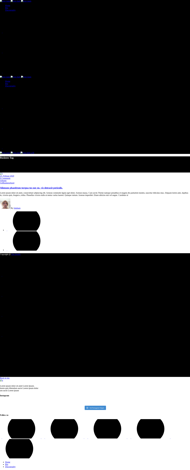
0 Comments (5, 178)
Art (1, 183)
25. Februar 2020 (7, 176)
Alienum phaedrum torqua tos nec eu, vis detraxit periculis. (31, 187)
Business (6, 183)
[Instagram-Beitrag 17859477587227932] (23, 402)
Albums (3, 180)
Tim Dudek (16, 254)
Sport (12, 183)
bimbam (17, 208)
